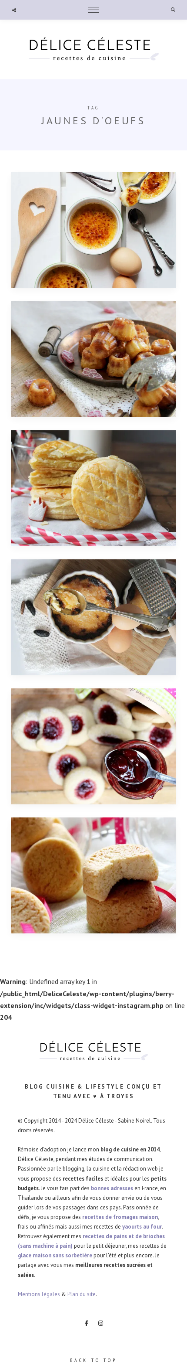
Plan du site (81, 1294)
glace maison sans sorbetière (55, 1255)
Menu (93, 10)
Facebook (86, 1323)
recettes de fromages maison (120, 1217)
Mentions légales (39, 1294)
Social (14, 10)
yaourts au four (142, 1226)
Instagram (100, 1323)
